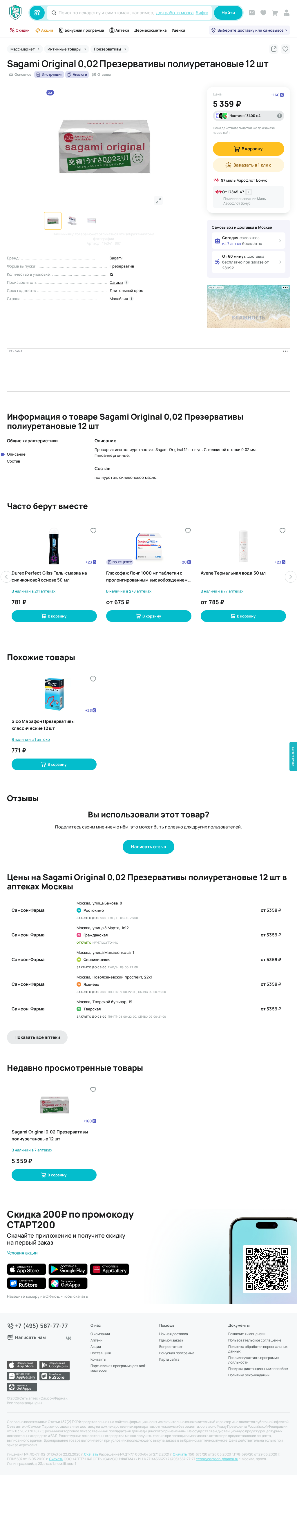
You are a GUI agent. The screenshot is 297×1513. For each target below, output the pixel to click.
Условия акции (22, 1253)
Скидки (23, 30)
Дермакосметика (150, 30)
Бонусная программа (84, 30)
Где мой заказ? (171, 1340)
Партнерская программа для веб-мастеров (118, 1368)
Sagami (116, 258)
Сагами (116, 282)
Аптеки (122, 30)
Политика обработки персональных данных (257, 1349)
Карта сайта (169, 1359)
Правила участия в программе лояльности (253, 1360)
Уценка (178, 30)
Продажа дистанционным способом (258, 1368)
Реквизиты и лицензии (246, 1334)
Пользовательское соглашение (254, 1340)
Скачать (91, 1454)
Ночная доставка (173, 1334)
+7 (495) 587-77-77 (41, 1325)
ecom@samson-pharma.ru (217, 1459)
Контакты (98, 1359)
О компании (100, 1334)
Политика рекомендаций (248, 1375)
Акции (47, 30)
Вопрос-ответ (170, 1346)
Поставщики (100, 1353)
